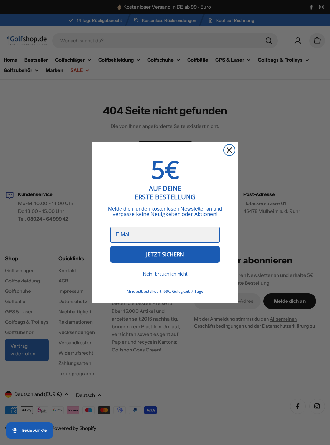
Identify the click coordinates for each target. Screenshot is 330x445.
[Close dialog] (229, 150)
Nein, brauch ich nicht (165, 274)
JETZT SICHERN (165, 254)
